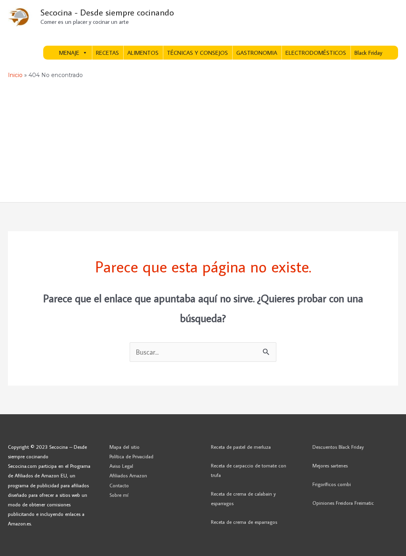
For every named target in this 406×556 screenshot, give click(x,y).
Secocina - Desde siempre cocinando (107, 12)
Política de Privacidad (131, 456)
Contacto (119, 485)
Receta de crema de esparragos (244, 522)
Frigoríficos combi (331, 484)
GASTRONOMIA (256, 52)
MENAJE (69, 52)
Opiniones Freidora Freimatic (343, 503)
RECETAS (107, 52)
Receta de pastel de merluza (241, 447)
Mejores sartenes (330, 465)
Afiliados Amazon (128, 475)
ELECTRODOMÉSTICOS (315, 52)
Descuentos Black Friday (338, 447)
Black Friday (368, 52)
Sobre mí (118, 495)
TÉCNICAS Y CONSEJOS (197, 52)
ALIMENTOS (143, 52)
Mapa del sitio (124, 447)
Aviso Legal (121, 466)
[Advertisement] (203, 142)
